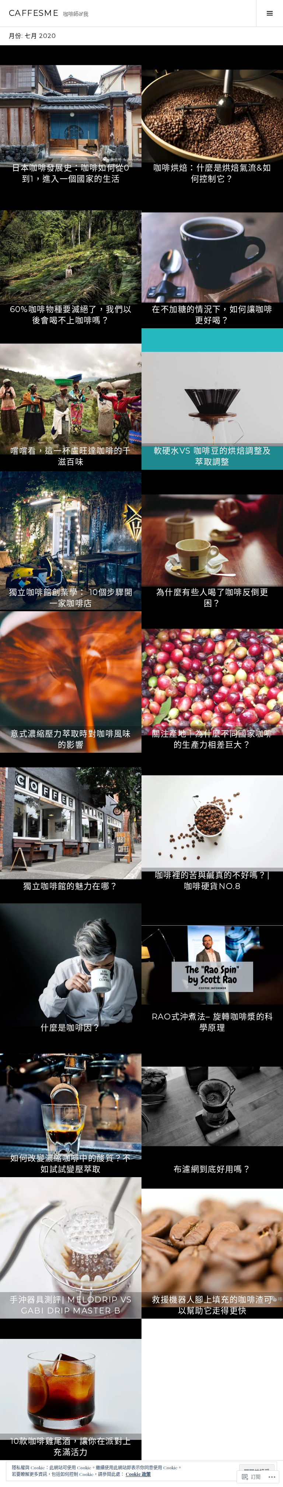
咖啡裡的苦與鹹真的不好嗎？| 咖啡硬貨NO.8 (212, 880)
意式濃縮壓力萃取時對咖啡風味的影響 (70, 739)
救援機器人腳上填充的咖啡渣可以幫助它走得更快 (212, 1305)
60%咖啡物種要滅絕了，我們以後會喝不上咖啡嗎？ (71, 314)
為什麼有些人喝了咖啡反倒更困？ (212, 597)
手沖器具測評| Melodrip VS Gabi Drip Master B (71, 1305)
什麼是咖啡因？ (71, 1028)
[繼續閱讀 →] (71, 116)
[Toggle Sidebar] (269, 13)
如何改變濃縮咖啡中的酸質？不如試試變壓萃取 (70, 1163)
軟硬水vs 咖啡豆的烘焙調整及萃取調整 (212, 456)
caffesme (34, 13)
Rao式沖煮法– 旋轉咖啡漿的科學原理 (212, 1022)
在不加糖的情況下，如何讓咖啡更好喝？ (212, 314)
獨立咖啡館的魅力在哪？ (70, 886)
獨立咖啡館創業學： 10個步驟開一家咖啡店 (71, 597)
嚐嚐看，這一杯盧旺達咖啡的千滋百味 (70, 456)
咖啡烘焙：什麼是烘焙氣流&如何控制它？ (212, 173)
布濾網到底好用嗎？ (212, 1169)
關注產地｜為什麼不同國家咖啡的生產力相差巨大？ (212, 739)
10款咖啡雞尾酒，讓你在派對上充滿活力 (71, 1446)
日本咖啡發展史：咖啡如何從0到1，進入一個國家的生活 (70, 173)
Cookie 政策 (138, 1474)
